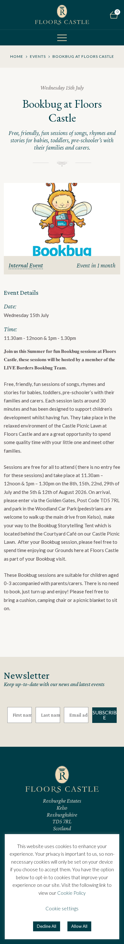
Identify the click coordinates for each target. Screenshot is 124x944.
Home (16, 56)
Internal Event (26, 265)
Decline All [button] (46, 926)
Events (38, 56)
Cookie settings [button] (62, 908)
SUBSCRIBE (105, 714)
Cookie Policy (71, 893)
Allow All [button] (79, 926)
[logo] (62, 15)
